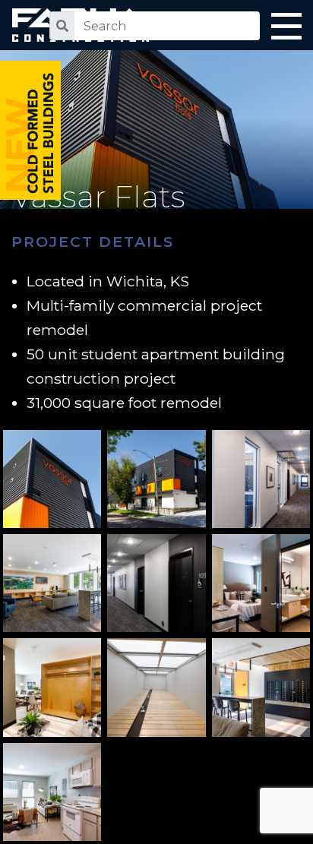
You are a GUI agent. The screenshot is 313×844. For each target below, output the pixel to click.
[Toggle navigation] (286, 29)
